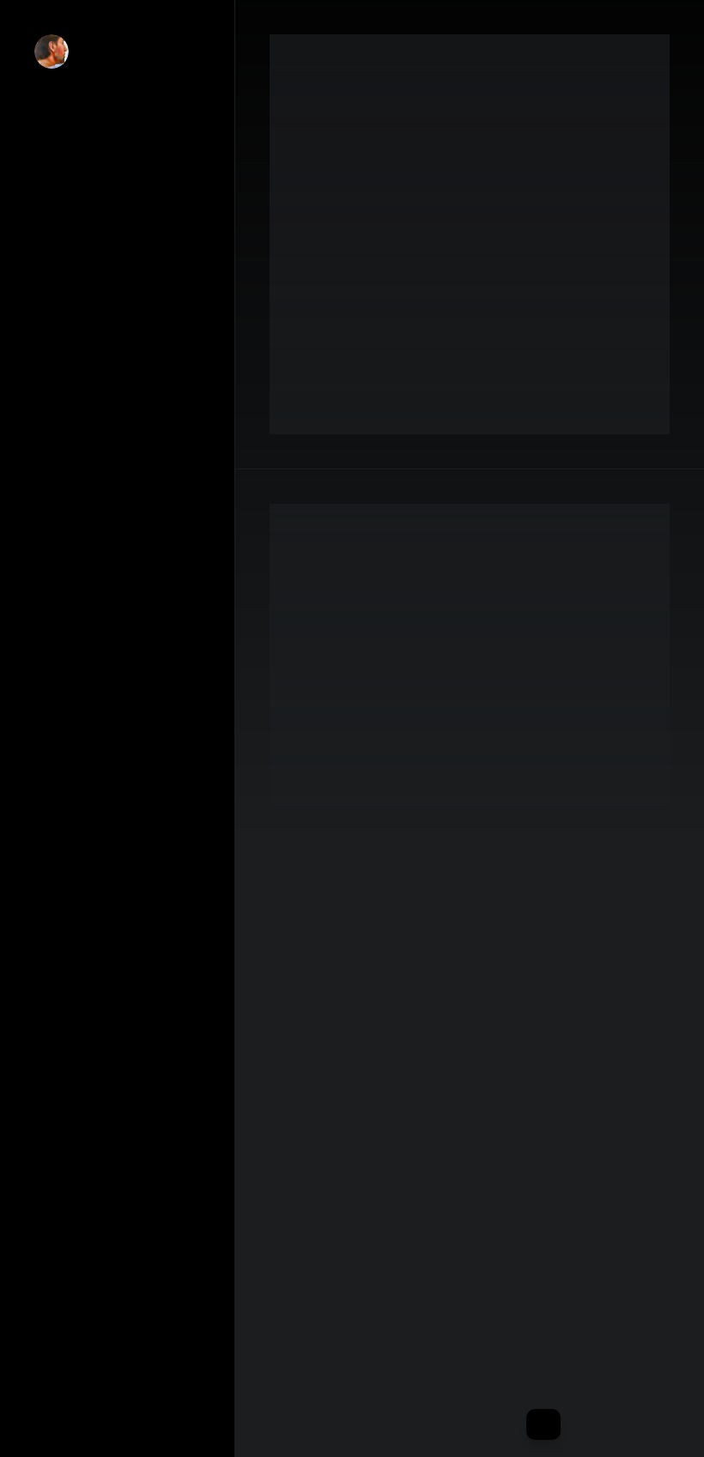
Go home (62, 1413)
